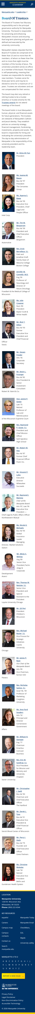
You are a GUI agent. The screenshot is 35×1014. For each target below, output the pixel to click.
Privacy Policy (7, 994)
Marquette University (18, 3)
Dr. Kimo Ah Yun (23, 153)
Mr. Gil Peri (21, 608)
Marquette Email (27, 922)
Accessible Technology (11, 1003)
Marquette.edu (8, 12)
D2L (21, 933)
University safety (27, 943)
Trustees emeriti (8, 102)
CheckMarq (24, 927)
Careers (5, 922)
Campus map (7, 927)
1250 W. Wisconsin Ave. (11, 902)
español (5, 917)
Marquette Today (27, 917)
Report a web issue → (13, 976)
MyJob (22, 938)
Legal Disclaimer (8, 997)
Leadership (17, 5)
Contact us (6, 941)
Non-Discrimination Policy (12, 1000)
